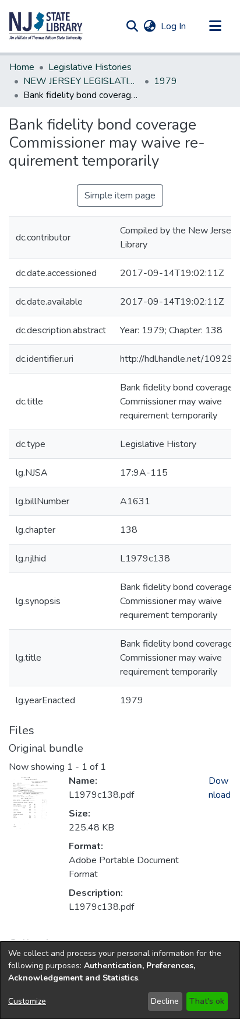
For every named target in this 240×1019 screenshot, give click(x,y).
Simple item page (120, 195)
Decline (165, 1001)
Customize (27, 1001)
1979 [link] (165, 81)
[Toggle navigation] (215, 26)
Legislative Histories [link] (90, 67)
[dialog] (120, 980)
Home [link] (21, 67)
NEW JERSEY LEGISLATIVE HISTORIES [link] (81, 81)
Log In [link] (174, 26)
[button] (46, 26)
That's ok (206, 1001)
